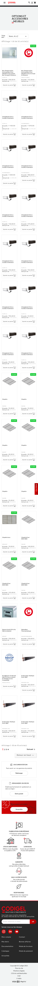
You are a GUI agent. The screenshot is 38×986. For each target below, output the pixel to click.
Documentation (7, 946)
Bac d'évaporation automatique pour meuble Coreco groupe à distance (28, 73)
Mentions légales (19, 971)
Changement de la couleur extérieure (8, 117)
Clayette (4, 399)
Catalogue (5, 951)
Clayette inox (6, 537)
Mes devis (5, 941)
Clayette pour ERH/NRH (25, 538)
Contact (22, 937)
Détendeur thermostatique (26, 630)
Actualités (5, 956)
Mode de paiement (26, 951)
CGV (19, 976)
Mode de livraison (26, 946)
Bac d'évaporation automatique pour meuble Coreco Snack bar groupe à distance (9, 73)
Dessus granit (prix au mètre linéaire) (9, 630)
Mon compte (6, 937)
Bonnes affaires (25, 941)
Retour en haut (25, 755)
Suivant (31, 749)
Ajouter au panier (8, 85)
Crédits (18, 978)
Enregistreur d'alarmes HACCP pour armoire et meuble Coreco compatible (9, 678)
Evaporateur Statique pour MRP (27, 676)
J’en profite (19, 809)
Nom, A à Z (18, 36)
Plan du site (19, 968)
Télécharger (19, 773)
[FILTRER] (36, 493)
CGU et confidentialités (19, 973)
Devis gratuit (19, 794)
